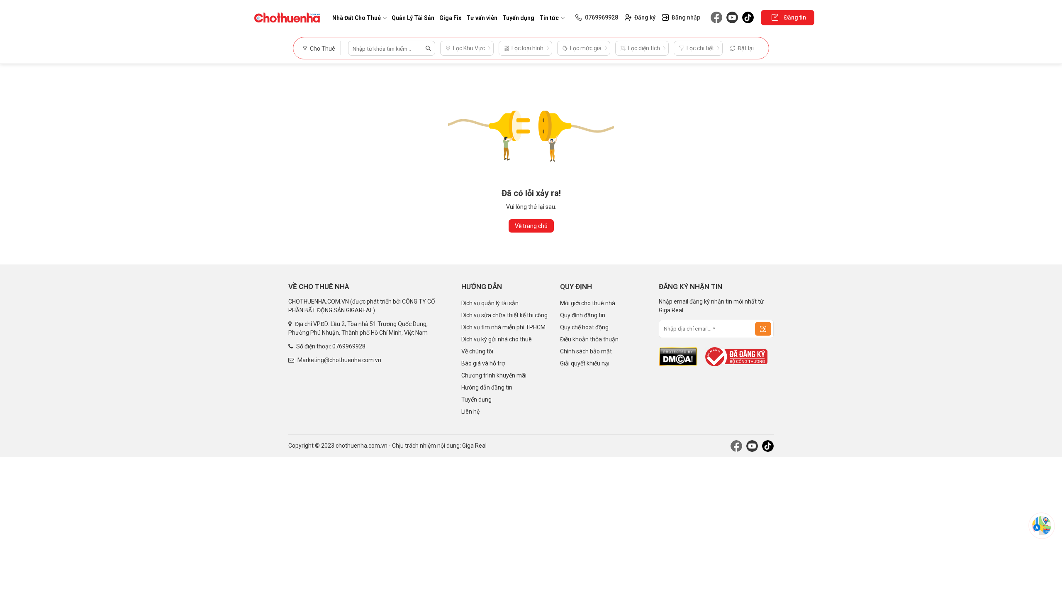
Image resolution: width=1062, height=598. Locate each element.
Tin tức (549, 18)
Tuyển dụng (518, 18)
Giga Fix (450, 18)
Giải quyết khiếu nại (584, 363)
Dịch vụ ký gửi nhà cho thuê (496, 339)
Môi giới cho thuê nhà (587, 303)
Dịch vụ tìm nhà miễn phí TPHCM (503, 327)
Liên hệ (470, 411)
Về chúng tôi (477, 351)
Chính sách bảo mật (586, 351)
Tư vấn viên (481, 18)
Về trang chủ (531, 226)
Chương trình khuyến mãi (493, 375)
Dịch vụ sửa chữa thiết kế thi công (504, 315)
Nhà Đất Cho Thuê (356, 18)
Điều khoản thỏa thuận (589, 339)
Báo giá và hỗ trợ (483, 363)
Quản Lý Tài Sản (413, 18)
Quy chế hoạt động (584, 327)
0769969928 (348, 346)
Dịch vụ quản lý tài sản (490, 303)
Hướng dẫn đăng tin (486, 387)
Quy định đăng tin (582, 315)
